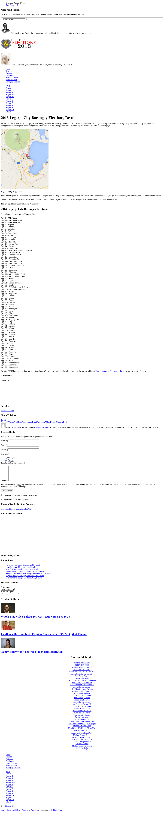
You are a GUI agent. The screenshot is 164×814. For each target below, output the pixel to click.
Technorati (41, 422)
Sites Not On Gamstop (82, 695)
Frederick (17, 427)
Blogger (53, 422)
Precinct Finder (11, 80)
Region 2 (9, 90)
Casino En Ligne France (82, 742)
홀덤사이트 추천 (82, 665)
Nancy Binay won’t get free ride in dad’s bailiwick (32, 651)
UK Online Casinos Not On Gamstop (82, 680)
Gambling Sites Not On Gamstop (82, 672)
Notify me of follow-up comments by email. (20, 495)
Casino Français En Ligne (82, 739)
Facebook (4, 411)
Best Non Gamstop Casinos (82, 689)
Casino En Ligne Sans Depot (82, 733)
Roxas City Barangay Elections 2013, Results (23, 565)
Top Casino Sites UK (82, 693)
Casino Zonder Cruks (82, 700)
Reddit (34, 422)
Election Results (12, 77)
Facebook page (101, 371)
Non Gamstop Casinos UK (82, 683)
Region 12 (10, 800)
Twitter (11, 411)
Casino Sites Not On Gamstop (82, 674)
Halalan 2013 (9, 806)
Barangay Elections (13, 82)
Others (8, 112)
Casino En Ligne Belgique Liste (82, 721)
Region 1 (9, 88)
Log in (3, 810)
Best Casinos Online (82, 708)
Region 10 (10, 110)
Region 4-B (10, 782)
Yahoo (47, 422)
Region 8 (9, 105)
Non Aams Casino (82, 676)
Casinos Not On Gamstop (82, 667)
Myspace (59, 422)
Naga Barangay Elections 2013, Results (21, 567)
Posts (9, 810)
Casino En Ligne (82, 744)
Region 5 (9, 99)
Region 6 (9, 101)
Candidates (10, 75)
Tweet (3, 420)
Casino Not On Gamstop (82, 670)
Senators (9, 71)
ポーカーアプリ (82, 750)
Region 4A (10, 94)
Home (8, 69)
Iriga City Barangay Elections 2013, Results (22, 569)
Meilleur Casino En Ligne (82, 737)
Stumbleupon (27, 422)
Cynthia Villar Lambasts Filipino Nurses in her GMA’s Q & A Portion (44, 634)
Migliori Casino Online (82, 735)
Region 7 (9, 103)
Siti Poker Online (82, 748)
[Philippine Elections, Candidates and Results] (19, 47)
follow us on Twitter (117, 371)
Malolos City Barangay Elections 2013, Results (24, 578)
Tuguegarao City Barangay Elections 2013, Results (25, 571)
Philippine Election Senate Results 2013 (16, 509)
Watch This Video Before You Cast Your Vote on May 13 (35, 616)
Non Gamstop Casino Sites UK (82, 685)
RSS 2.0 (94, 427)
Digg (20, 422)
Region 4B (10, 97)
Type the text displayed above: (12, 463)
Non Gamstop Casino (82, 698)
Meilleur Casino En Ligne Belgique (82, 724)
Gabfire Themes (57, 810)
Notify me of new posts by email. (16, 500)
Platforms (9, 73)
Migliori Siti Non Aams (82, 726)
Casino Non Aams (82, 678)
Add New (16, 810)
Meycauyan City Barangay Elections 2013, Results (25, 576)
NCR (8, 86)
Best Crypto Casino (82, 719)
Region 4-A (10, 780)
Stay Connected (12, 5)
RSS (65, 422)
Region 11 (10, 797)
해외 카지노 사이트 (82, 730)
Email (16, 422)
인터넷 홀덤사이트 (82, 663)
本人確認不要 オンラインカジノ (82, 728)
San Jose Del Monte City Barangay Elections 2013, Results (28, 573)
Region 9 (9, 107)
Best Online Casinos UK (82, 711)
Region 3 (9, 92)
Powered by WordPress (30, 810)
